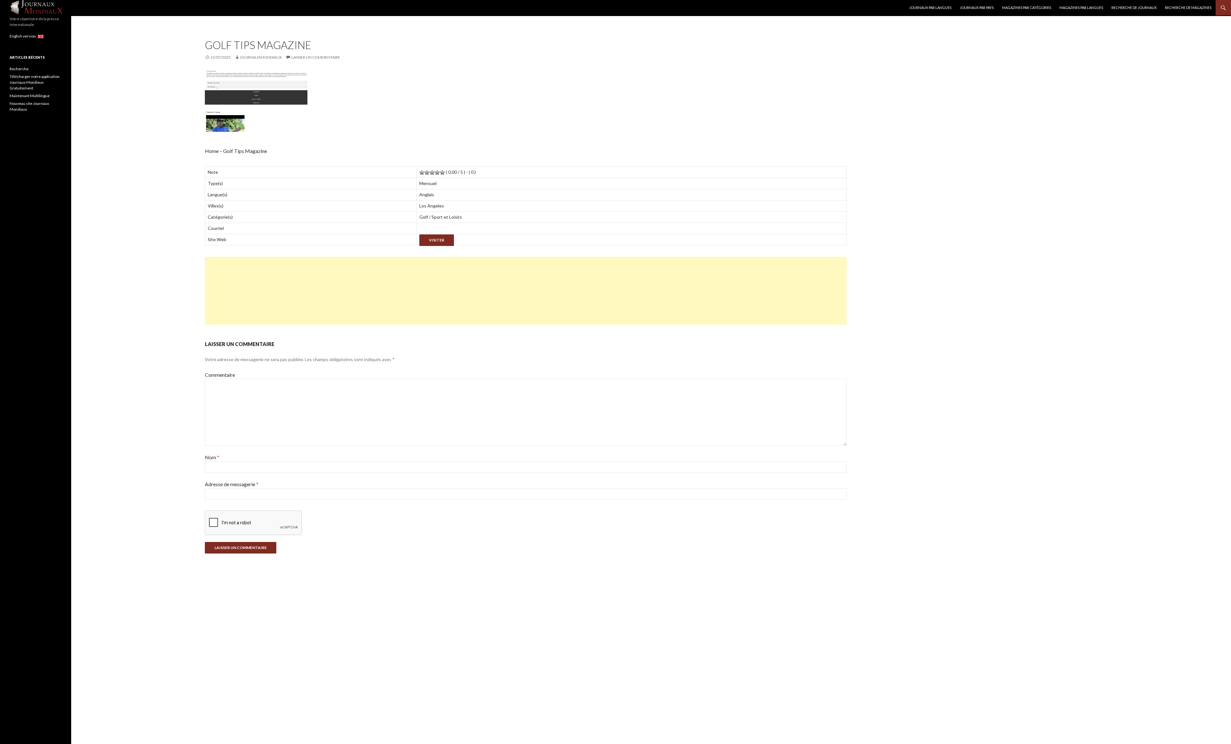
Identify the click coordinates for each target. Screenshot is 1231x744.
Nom (212, 457)
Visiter (436, 240)
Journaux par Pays (977, 7)
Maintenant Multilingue (30, 95)
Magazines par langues (1081, 7)
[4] (437, 172)
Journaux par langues (930, 7)
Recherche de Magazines (1188, 7)
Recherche (19, 68)
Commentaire (220, 375)
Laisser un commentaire (315, 57)
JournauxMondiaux (261, 57)
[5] (442, 172)
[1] (421, 172)
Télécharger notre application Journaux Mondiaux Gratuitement (35, 82)
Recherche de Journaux (1134, 7)
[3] (432, 172)
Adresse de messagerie (231, 484)
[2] (427, 172)
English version (24, 36)
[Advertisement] (397, 291)
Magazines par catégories (1026, 7)
